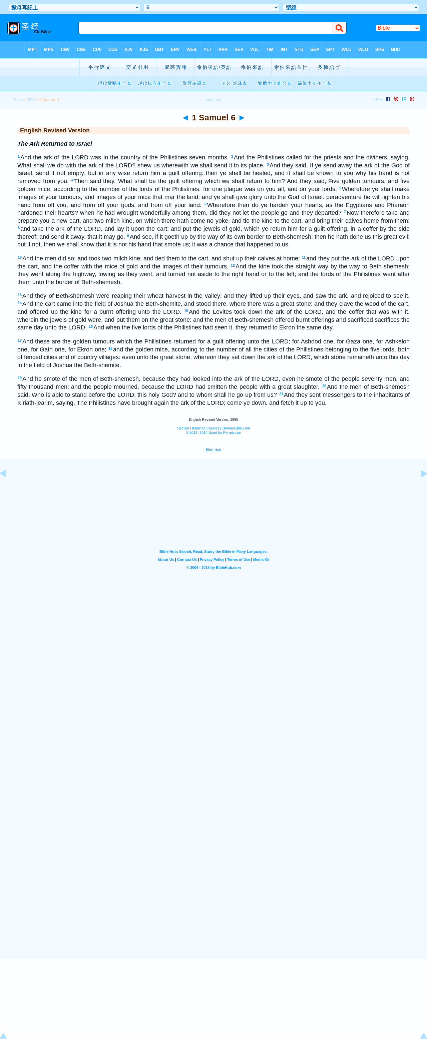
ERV (30, 100)
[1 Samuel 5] (8, 488)
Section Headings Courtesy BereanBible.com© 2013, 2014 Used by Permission (213, 430)
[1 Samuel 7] (418, 488)
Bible (17, 100)
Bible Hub (213, 450)
